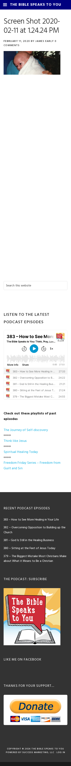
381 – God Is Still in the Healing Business (29, 540)
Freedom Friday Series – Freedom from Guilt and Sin (32, 465)
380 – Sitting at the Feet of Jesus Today (29, 548)
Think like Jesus (15, 441)
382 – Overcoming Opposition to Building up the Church (35, 530)
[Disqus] (36, 131)
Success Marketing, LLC (38, 752)
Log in (61, 752)
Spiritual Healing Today (21, 452)
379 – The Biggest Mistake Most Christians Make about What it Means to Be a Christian (35, 559)
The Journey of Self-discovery (26, 430)
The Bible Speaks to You (47, 749)
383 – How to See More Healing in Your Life (31, 519)
